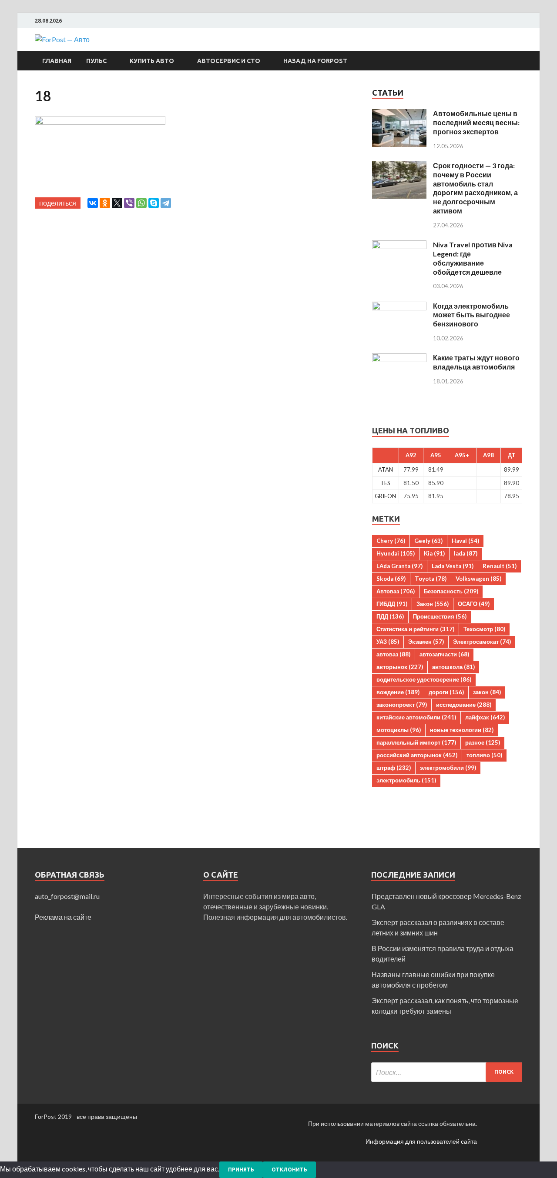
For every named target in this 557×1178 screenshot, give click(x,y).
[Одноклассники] (105, 203)
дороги (446, 692)
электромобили (448, 767)
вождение (397, 692)
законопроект (401, 704)
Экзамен (426, 641)
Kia (434, 553)
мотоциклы (398, 729)
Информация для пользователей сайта (421, 1141)
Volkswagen (478, 578)
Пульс (96, 60)
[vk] (508, 21)
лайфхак (485, 717)
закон (487, 692)
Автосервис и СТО (228, 60)
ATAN (385, 469)
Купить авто (152, 60)
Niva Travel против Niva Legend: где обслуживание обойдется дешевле (473, 258)
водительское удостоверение (423, 679)
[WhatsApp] (141, 203)
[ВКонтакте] (92, 203)
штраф (393, 767)
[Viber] (129, 203)
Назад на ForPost (315, 60)
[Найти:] (446, 1072)
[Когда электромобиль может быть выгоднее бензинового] (399, 307)
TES (385, 482)
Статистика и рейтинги (415, 629)
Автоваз (395, 591)
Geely (428, 540)
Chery (390, 540)
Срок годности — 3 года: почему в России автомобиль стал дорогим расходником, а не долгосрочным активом (475, 188)
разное (482, 742)
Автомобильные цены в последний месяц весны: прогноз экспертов (476, 122)
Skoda (391, 578)
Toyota (430, 578)
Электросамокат (482, 641)
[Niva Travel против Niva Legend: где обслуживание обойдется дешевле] (399, 245)
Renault (500, 565)
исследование (463, 704)
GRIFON (385, 495)
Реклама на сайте (63, 917)
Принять (241, 1169)
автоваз (393, 654)
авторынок (399, 666)
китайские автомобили (416, 717)
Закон (432, 603)
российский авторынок (416, 755)
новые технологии (461, 729)
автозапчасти (444, 654)
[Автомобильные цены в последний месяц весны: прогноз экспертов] (399, 114)
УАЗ (387, 641)
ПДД (390, 616)
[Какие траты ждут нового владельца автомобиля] (399, 358)
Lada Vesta (452, 565)
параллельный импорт (416, 742)
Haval (465, 540)
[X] (117, 203)
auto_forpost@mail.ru (67, 896)
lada (465, 553)
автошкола (453, 666)
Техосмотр (484, 629)
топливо (484, 755)
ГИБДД (391, 603)
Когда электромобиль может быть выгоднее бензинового (471, 315)
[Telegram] (166, 203)
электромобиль (406, 780)
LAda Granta (399, 565)
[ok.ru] (519, 21)
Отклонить (289, 1169)
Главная (56, 60)
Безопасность (451, 591)
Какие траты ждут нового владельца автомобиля (476, 362)
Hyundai (395, 553)
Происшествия (439, 616)
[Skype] (153, 203)
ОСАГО (474, 603)
